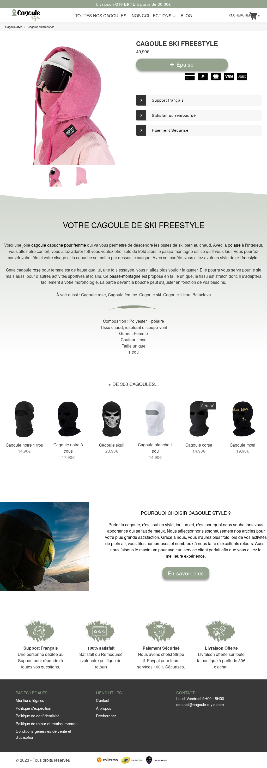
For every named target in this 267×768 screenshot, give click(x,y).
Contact (102, 700)
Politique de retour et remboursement (47, 723)
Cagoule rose (93, 294)
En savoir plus (186, 573)
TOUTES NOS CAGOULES (100, 16)
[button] (199, 100)
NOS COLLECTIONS (152, 16)
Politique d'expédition (33, 708)
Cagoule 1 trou (176, 294)
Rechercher (106, 715)
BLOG (186, 16)
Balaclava (201, 294)
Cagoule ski (150, 294)
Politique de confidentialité (37, 715)
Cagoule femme (122, 294)
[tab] (199, 100)
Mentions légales (30, 700)
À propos (103, 708)
